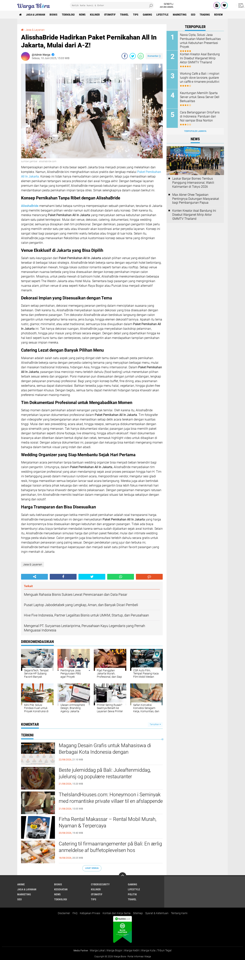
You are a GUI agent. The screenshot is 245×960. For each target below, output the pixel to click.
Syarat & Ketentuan (156, 913)
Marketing (179, 14)
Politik (132, 894)
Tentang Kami (179, 913)
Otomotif (110, 14)
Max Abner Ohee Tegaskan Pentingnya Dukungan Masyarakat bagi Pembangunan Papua (195, 199)
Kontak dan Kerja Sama (117, 913)
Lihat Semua (92, 868)
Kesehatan (61, 889)
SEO (193, 14)
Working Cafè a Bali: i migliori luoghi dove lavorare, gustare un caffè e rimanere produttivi (199, 77)
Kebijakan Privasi (90, 913)
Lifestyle (162, 14)
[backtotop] (122, 876)
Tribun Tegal (164, 950)
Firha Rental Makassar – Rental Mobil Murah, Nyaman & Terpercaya (107, 822)
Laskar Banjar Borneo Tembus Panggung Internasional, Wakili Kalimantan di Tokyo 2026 (193, 182)
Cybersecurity (100, 884)
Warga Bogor (114, 950)
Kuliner (95, 14)
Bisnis (53, 14)
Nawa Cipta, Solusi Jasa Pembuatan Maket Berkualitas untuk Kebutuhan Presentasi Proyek (200, 41)
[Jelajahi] (240, 5)
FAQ (75, 913)
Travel (124, 14)
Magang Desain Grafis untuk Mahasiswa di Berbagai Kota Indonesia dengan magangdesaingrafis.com (105, 752)
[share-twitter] (133, 56)
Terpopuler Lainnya (195, 131)
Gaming (147, 14)
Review (218, 14)
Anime (21, 884)
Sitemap (138, 913)
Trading (205, 14)
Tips (135, 14)
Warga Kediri (131, 950)
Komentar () (154, 56)
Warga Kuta (148, 950)
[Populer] (224, 5)
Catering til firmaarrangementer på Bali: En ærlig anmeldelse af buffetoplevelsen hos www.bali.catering (110, 850)
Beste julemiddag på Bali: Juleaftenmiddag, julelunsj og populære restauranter (105, 773)
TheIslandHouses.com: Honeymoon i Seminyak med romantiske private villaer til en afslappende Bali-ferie (111, 801)
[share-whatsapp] (141, 56)
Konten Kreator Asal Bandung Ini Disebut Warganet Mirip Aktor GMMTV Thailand (200, 58)
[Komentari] (149, 577)
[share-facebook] (125, 56)
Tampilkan (155, 724)
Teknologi (68, 14)
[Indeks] (217, 5)
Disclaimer (64, 913)
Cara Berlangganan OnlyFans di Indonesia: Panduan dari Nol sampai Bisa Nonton (200, 116)
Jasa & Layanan (35, 14)
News (82, 14)
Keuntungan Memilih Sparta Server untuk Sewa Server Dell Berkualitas (199, 97)
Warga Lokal (97, 950)
